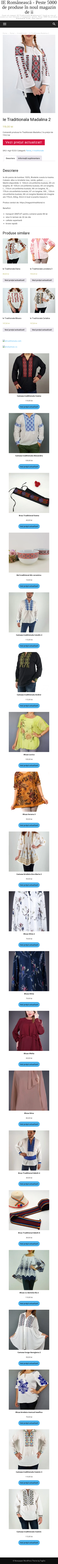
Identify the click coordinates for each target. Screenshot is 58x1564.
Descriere (10, 158)
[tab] (10, 158)
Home (5, 33)
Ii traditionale (22, 33)
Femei (12, 33)
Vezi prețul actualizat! (24, 142)
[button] (54, 24)
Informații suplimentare (29, 158)
